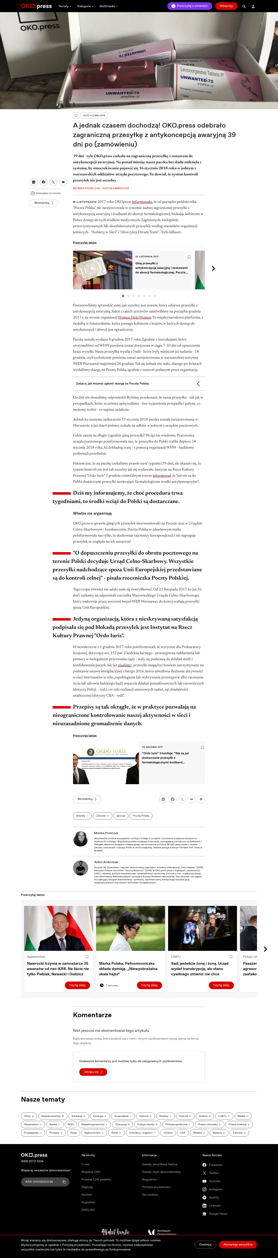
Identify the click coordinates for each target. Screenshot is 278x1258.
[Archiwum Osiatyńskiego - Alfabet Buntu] (116, 1232)
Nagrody (87, 1187)
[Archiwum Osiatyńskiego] (162, 1232)
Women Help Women (134, 317)
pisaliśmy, (125, 665)
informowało (142, 202)
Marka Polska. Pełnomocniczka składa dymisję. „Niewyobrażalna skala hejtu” (128, 969)
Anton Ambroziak (106, 862)
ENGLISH (88, 1210)
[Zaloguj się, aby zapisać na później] (87, 957)
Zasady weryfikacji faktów (159, 1164)
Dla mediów (150, 1195)
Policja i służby (253, 957)
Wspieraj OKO (91, 1172)
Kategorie (84, 6)
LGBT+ (176, 957)
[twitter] (182, 799)
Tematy (63, 6)
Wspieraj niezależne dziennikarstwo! (45, 1170)
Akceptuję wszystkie (238, 1245)
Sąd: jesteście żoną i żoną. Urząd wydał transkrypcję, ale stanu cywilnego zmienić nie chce (199, 969)
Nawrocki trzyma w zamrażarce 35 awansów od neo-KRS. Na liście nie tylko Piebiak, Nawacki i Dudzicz (58, 969)
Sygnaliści (88, 1202)
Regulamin (149, 1180)
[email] (192, 799)
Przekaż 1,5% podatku (96, 1180)
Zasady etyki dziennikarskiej (161, 1172)
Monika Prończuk (106, 833)
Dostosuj (205, 1245)
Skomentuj (41, 203)
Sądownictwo (36, 957)
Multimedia (107, 6)
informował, (162, 476)
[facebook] (173, 799)
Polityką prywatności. (76, 1245)
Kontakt (87, 1195)
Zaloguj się (91, 1072)
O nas (85, 1164)
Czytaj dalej (77, 985)
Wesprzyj (226, 6)
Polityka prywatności (156, 1187)
